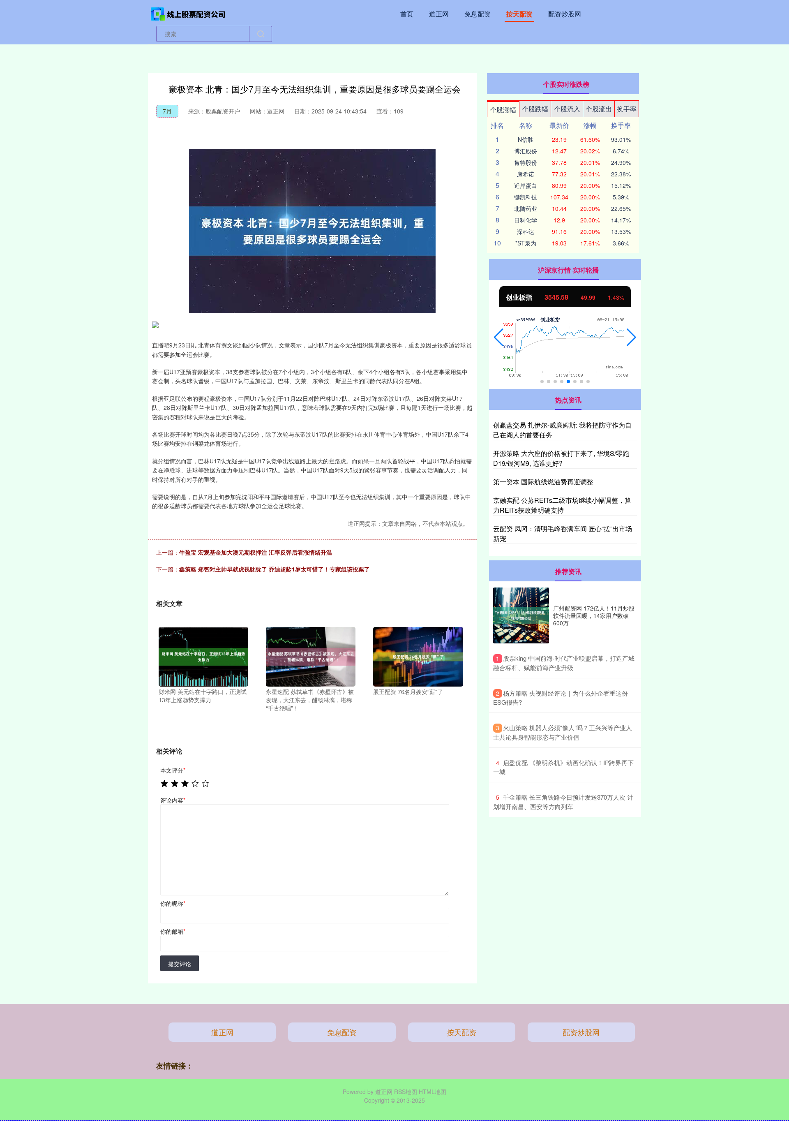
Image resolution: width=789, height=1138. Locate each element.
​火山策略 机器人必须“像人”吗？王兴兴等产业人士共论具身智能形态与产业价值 (562, 732)
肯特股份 (525, 162)
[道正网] (188, 13)
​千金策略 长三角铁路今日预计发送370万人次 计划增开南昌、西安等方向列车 (563, 802)
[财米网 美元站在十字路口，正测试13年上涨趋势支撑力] (203, 656)
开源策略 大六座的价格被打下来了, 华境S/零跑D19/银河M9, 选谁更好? (561, 458)
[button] (498, 337)
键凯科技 (525, 197)
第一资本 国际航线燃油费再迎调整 (543, 481)
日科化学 (525, 220)
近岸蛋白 (525, 185)
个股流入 (567, 108)
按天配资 (519, 14)
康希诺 (525, 174)
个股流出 (599, 108)
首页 (406, 14)
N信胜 (525, 139)
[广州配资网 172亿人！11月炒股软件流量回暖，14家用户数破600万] (521, 615)
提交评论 (179, 964)
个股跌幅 (535, 108)
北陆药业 (525, 208)
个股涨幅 (503, 109)
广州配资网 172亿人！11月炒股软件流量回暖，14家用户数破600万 (593, 615)
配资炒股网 (564, 14)
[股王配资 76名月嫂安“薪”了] (418, 656)
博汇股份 (525, 151)
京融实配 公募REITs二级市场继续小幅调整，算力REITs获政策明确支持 (562, 505)
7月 (167, 111)
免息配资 (477, 14)
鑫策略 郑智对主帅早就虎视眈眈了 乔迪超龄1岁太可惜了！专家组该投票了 (274, 569)
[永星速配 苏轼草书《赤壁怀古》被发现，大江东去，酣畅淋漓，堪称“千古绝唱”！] (310, 656)
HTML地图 (432, 1091)
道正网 (439, 14)
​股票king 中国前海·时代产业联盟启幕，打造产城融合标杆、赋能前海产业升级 (563, 663)
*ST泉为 (525, 243)
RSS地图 (405, 1091)
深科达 (525, 231)
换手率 (627, 108)
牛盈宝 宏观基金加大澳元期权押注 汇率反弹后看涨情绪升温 (255, 552)
